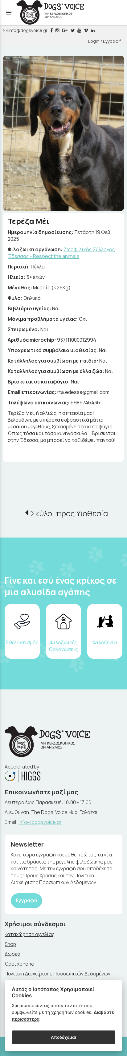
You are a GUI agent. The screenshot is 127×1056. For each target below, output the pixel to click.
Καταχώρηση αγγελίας (30, 934)
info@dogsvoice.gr (27, 30)
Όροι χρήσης (19, 963)
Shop (10, 944)
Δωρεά (12, 954)
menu (8, 12)
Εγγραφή (26, 900)
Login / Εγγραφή (104, 41)
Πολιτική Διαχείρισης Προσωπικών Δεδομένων (57, 973)
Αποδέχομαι (63, 1037)
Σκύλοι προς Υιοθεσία (69, 513)
